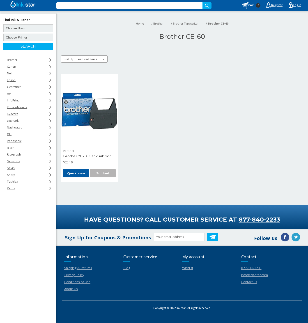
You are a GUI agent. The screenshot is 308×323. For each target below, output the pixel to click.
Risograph (14, 154)
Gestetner (14, 87)
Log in (297, 5)
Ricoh (10, 148)
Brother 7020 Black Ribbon (87, 156)
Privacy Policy (74, 275)
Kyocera (12, 114)
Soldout (103, 173)
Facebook (285, 237)
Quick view (76, 173)
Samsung (13, 161)
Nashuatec (14, 127)
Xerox (11, 188)
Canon (11, 66)
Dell (9, 73)
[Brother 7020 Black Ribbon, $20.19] (89, 111)
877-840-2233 (259, 219)
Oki (9, 134)
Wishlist (187, 268)
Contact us (249, 282)
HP (9, 94)
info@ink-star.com (254, 275)
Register (277, 5)
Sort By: (69, 59)
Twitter (296, 237)
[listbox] (91, 59)
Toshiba (12, 181)
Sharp (11, 175)
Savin (11, 168)
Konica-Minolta (17, 107)
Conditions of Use (77, 282)
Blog (126, 268)
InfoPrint (13, 100)
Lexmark (13, 121)
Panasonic (14, 141)
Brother (12, 60)
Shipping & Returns (78, 268)
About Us (71, 289)
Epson (11, 80)
